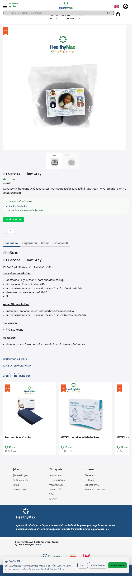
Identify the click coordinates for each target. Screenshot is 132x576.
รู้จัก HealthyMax (21, 475)
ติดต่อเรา (53, 499)
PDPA (38, 544)
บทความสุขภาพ (19, 489)
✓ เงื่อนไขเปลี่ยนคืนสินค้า (17, 206)
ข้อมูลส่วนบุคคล (92, 485)
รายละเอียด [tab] (11, 243)
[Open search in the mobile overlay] (58, 12)
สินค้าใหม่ (51, 17)
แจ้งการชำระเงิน (56, 475)
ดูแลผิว (80, 17)
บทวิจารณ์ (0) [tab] (60, 243)
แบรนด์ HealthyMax (69, 17)
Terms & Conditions (95, 489)
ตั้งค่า (82, 565)
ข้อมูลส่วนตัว (90, 475)
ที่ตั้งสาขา (53, 494)
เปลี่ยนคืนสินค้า (55, 489)
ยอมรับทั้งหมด (117, 565)
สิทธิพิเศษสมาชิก (20, 480)
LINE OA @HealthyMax (17, 366)
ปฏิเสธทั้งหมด (98, 565)
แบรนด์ (16, 485)
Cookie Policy (57, 569)
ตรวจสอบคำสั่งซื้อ (57, 480)
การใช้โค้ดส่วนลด (56, 485)
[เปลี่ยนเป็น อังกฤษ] (116, 6)
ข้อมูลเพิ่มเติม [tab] (29, 243)
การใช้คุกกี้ (89, 480)
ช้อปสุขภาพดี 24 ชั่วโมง (15, 359)
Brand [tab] (45, 243)
